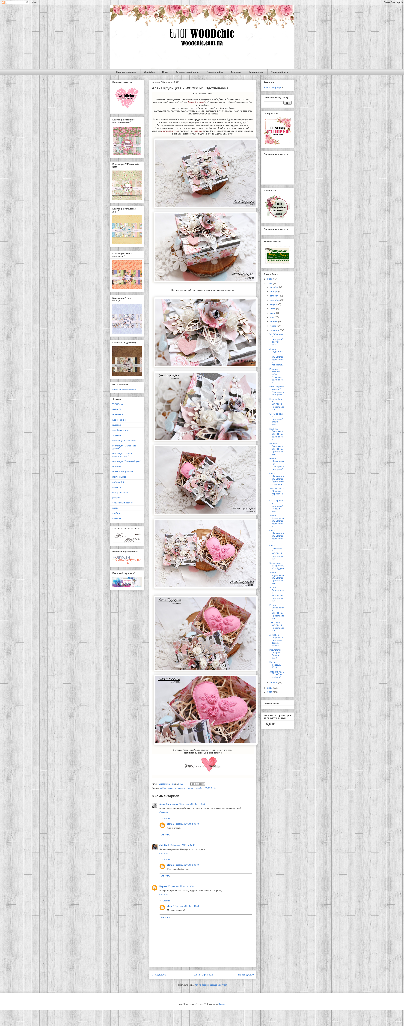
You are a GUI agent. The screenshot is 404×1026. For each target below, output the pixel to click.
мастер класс (119, 477)
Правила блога (279, 72)
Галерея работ (215, 72)
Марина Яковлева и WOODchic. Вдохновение (276, 434)
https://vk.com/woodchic (124, 389)
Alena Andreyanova (168, 804)
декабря (274, 287)
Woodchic (149, 72)
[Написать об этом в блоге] (194, 784)
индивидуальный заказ (124, 440)
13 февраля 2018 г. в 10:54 (192, 804)
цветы (115, 508)
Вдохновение (256, 72)
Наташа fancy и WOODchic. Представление (276, 404)
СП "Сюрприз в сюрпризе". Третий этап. (276, 339)
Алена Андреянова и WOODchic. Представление (276, 594)
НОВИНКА (117, 414)
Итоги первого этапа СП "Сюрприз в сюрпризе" (276, 390)
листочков (166, 131)
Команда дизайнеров (187, 72)
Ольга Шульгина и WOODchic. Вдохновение (276, 535)
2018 (270, 283)
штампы (116, 518)
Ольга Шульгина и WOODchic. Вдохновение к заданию (276, 478)
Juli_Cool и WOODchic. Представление (276, 626)
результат (117, 497)
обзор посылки (120, 492)
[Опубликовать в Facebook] (200, 784)
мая (272, 317)
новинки (116, 487)
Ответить (163, 812)
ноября (274, 291)
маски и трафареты (122, 471)
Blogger (221, 1004)
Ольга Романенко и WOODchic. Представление (276, 552)
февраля (275, 330)
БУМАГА (116, 409)
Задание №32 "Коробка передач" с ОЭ (276, 492)
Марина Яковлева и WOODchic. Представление (276, 448)
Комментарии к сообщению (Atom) (211, 985)
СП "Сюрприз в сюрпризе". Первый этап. (276, 505)
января (274, 682)
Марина (163, 886)
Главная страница (126, 72)
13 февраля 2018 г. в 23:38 (180, 886)
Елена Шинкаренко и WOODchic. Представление (277, 612)
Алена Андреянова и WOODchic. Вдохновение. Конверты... (276, 357)
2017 (270, 688)
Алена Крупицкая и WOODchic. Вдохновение (277, 520)
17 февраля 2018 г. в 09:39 (186, 865)
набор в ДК (118, 482)
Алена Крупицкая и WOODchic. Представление (277, 577)
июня (273, 313)
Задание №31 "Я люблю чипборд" (276, 674)
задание (116, 435)
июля (273, 308)
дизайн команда (120, 430)
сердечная (197, 131)
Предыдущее (246, 974)
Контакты (236, 72)
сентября (275, 300)
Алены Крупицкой (196, 102)
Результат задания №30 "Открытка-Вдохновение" (276, 376)
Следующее (159, 974)
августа (274, 304)
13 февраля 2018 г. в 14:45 (182, 845)
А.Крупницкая (166, 788)
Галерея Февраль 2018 (275, 665)
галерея (116, 425)
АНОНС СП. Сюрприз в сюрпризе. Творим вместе (276, 640)
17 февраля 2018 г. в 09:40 (186, 906)
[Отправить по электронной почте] (191, 784)
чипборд (200, 788)
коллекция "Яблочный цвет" (126, 461)
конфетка (117, 466)
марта (273, 326)
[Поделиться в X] (197, 784)
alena (169, 824)
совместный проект (122, 502)
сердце (191, 788)
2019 (270, 279)
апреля (274, 321)
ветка (175, 131)
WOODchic (210, 788)
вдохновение (181, 788)
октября (274, 295)
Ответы (166, 818)
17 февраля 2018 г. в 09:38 (186, 824)
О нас (165, 72)
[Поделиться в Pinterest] (203, 784)
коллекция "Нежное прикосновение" (122, 454)
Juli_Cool (164, 845)
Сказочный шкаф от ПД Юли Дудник (276, 566)
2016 (270, 692)
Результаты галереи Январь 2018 (275, 654)
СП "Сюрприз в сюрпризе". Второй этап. (276, 419)
